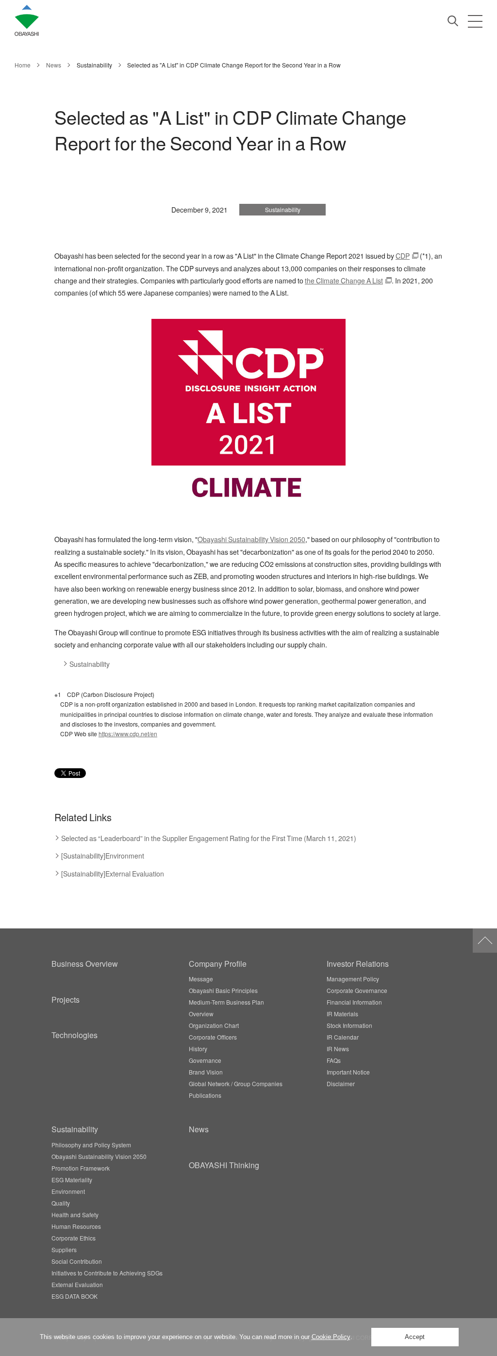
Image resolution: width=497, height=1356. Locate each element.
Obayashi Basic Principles (223, 990)
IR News (338, 1048)
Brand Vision (206, 1072)
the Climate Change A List (344, 281)
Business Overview (84, 963)
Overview (201, 1013)
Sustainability (89, 664)
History (198, 1048)
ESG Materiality (71, 1179)
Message (201, 979)
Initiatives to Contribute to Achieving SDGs (107, 1273)
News (199, 1129)
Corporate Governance (357, 990)
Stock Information (349, 1025)
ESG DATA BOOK (74, 1296)
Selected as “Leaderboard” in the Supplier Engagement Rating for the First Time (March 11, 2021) (208, 838)
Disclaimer (341, 1083)
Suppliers (64, 1249)
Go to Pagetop (485, 940)
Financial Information (354, 1002)
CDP (403, 256)
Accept (415, 1336)
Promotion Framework (80, 1168)
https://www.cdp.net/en (128, 733)
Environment (68, 1191)
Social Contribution (76, 1261)
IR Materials (342, 1013)
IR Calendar (343, 1037)
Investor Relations (358, 963)
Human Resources (76, 1226)
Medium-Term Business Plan (226, 1002)
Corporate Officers (213, 1037)
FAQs (334, 1060)
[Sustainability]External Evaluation (112, 874)
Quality (60, 1203)
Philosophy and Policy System (91, 1145)
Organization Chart (214, 1025)
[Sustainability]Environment (102, 856)
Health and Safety (75, 1214)
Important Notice (348, 1072)
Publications (205, 1095)
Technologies (74, 1035)
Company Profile (218, 963)
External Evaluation (77, 1284)
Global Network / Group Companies (235, 1083)
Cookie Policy (331, 1336)
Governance (205, 1060)
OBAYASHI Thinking (224, 1165)
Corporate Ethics (73, 1238)
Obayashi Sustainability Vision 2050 (251, 539)
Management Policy (353, 979)
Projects (65, 999)
